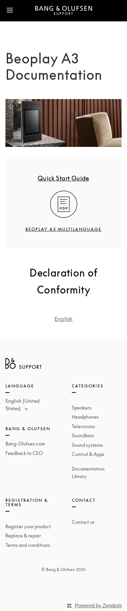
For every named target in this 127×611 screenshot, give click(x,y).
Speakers (81, 407)
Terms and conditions (27, 545)
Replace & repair (23, 535)
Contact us (83, 522)
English (64, 319)
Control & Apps (88, 454)
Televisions (83, 426)
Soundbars (83, 435)
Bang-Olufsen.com (25, 443)
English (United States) (22, 405)
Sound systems (87, 445)
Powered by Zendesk (98, 605)
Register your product (28, 526)
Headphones (85, 417)
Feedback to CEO (24, 453)
